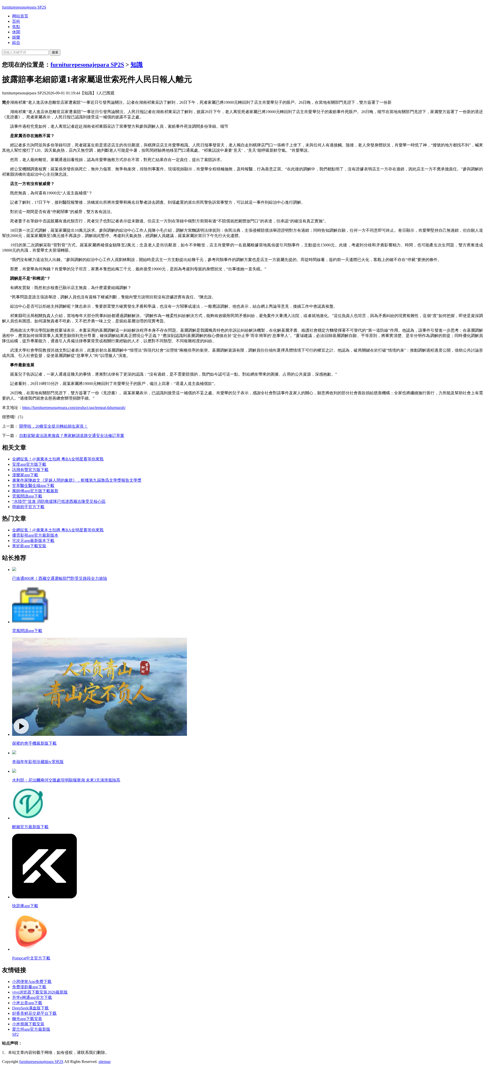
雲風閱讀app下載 (27, 496)
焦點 (16, 26)
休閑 (16, 32)
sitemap (105, 1061)
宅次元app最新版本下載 (33, 540)
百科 (16, 21)
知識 (137, 64)
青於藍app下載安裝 (29, 546)
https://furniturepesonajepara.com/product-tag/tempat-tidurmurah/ (74, 407)
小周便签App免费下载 (32, 981)
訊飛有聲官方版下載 (30, 469)
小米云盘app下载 (27, 1003)
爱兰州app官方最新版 (31, 1029)
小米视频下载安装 (28, 1024)
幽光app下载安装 (27, 1019)
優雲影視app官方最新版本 (35, 535)
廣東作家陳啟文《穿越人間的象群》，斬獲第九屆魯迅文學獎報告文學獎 (76, 480)
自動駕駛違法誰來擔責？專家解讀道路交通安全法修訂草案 (71, 435)
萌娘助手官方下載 (28, 507)
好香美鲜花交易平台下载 (34, 1013)
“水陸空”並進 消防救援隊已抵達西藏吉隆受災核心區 (59, 501)
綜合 (16, 42)
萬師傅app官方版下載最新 (35, 491)
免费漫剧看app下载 (29, 987)
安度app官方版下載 (29, 464)
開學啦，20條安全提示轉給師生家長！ (53, 426)
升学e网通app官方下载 (32, 997)
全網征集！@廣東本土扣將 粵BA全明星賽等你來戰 (58, 459)
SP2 (15, 1034)
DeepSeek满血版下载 (30, 1008)
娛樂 (16, 37)
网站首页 (20, 16)
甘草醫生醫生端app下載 (33, 485)
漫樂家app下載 (25, 475)
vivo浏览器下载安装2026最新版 (40, 992)
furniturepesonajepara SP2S (24, 7)
